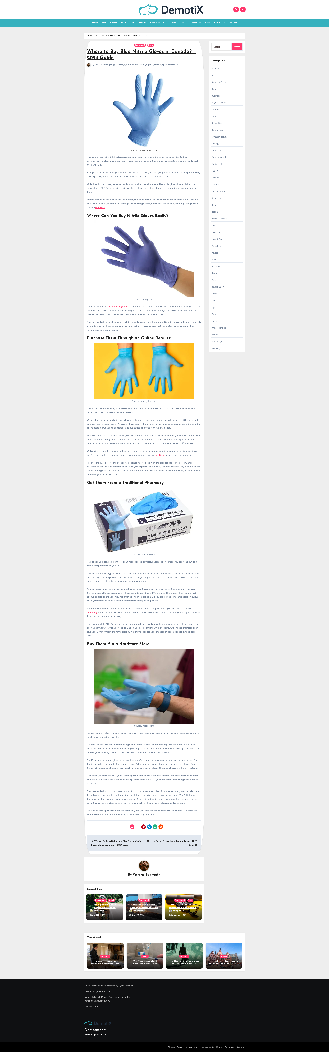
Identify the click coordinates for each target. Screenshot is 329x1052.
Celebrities (195, 23)
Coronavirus (217, 130)
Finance (215, 184)
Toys (213, 314)
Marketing (216, 246)
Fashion (215, 178)
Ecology (215, 143)
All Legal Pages (175, 1047)
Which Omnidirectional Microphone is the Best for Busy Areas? (183, 908)
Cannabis (216, 109)
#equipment (139, 65)
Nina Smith (99, 911)
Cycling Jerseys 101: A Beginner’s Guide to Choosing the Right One (104, 908)
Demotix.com (95, 1030)
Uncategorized (218, 328)
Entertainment (218, 157)
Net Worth (219, 23)
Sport (111, 900)
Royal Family (217, 287)
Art (213, 75)
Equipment (140, 45)
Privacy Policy (191, 1047)
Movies (183, 23)
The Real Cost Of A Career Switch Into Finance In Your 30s (184, 964)
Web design (217, 341)
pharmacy (92, 612)
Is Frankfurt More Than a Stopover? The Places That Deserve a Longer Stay (224, 964)
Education (216, 150)
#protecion (173, 65)
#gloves (149, 65)
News (150, 45)
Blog (213, 89)
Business (215, 96)
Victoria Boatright (103, 65)
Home (95, 23)
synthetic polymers (117, 306)
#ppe (164, 65)
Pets (213, 280)
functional (159, 455)
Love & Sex (216, 239)
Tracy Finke (178, 911)
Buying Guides (218, 102)
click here (100, 207)
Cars (207, 23)
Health (142, 23)
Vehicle (214, 334)
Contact (233, 23)
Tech (104, 23)
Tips (190, 900)
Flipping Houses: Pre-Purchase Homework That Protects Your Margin (105, 964)
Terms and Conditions (211, 1047)
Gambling (216, 198)
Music (214, 259)
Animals (215, 68)
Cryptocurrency (219, 137)
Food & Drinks (128, 23)
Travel (172, 23)
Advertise (229, 1047)
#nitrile (157, 65)
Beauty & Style (158, 23)
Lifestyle (215, 232)
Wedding (215, 348)
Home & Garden (219, 218)
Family (214, 171)
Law (213, 225)
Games (113, 23)
